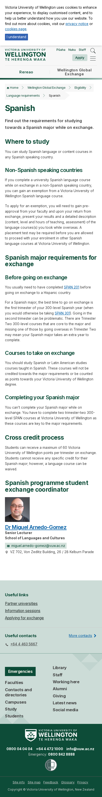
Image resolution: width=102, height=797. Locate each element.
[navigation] (93, 58)
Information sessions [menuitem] (22, 610)
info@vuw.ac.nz (80, 749)
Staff (82, 50)
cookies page (15, 29)
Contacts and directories (18, 692)
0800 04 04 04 (19, 749)
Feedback (50, 782)
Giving (59, 695)
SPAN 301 (62, 313)
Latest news (65, 702)
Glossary (68, 782)
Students (14, 715)
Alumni (60, 688)
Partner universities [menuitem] (21, 603)
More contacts (80, 636)
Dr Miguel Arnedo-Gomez (36, 527)
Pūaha (60, 50)
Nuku (72, 50)
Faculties (14, 682)
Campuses (15, 702)
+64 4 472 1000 (49, 749)
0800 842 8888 (61, 754)
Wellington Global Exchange (46, 87)
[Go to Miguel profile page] (17, 509)
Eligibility (80, 87)
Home (14, 87)
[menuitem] (19, 782)
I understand (16, 37)
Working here (66, 681)
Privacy (82, 782)
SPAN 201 (71, 287)
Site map (34, 782)
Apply (79, 57)
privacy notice (77, 24)
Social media (65, 709)
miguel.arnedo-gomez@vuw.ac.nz (38, 546)
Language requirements (23, 95)
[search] (93, 51)
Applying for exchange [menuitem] (24, 618)
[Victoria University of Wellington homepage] (25, 54)
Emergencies (20, 671)
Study (11, 709)
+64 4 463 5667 (23, 644)
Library (60, 667)
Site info (19, 782)
